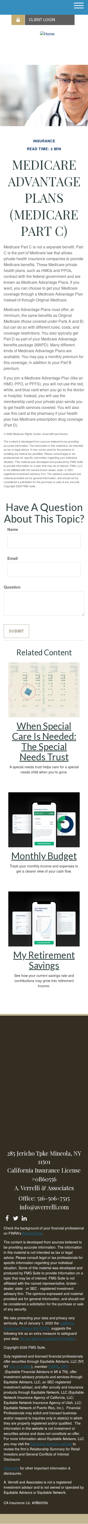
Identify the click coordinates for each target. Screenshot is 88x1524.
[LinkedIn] (24, 1217)
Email (12, 558)
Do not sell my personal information (47, 1338)
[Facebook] (7, 1217)
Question (12, 587)
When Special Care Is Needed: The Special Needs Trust (44, 741)
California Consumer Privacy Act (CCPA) (39, 1326)
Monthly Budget (44, 855)
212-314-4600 (20, 1366)
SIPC (64, 1366)
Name (12, 529)
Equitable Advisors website (51, 1443)
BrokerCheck (32, 1233)
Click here (11, 1468)
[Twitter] (15, 1217)
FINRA (53, 1366)
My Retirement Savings (44, 960)
